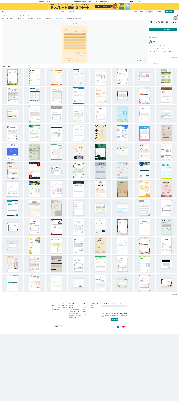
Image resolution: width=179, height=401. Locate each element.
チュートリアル (55, 309)
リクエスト (152, 51)
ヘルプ (138, 1)
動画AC (84, 311)
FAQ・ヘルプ (65, 305)
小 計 (168, 48)
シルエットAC (86, 309)
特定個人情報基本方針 (74, 313)
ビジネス (160, 51)
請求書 (155, 37)
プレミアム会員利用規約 (74, 309)
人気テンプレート (56, 307)
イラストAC (85, 305)
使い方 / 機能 (72, 11)
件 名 (163, 48)
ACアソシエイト (94, 309)
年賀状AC (85, 313)
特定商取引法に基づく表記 (75, 315)
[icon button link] (176, 11)
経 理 (165, 51)
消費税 (158, 48)
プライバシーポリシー (74, 311)
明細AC (93, 307)
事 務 (170, 51)
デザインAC (94, 327)
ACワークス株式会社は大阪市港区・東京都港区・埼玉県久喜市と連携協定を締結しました (90, 1)
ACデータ (93, 305)
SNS (132, 1)
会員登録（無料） (59, 18)
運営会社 (71, 305)
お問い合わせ (65, 307)
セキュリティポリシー (74, 317)
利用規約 (71, 307)
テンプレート (63, 11)
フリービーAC (86, 315)
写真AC (84, 307)
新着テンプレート (56, 305)
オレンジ (152, 48)
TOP (150, 45)
